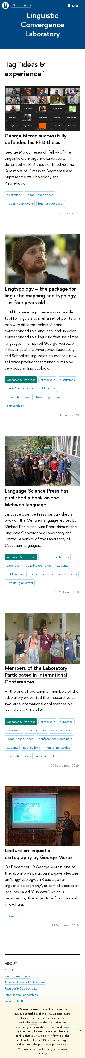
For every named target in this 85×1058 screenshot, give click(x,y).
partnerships (15, 405)
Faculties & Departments (21, 989)
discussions (14, 195)
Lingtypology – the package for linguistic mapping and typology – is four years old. (40, 295)
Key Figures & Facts (17, 976)
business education (51, 203)
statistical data (60, 730)
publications (47, 388)
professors (47, 380)
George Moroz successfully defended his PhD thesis (36, 139)
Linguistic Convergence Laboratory (42, 24)
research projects (19, 397)
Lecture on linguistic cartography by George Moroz (39, 854)
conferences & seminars (55, 738)
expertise (13, 565)
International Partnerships (21, 995)
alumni (44, 557)
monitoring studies (57, 747)
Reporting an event (20, 203)
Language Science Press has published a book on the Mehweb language (36, 497)
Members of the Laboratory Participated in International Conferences (36, 674)
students (62, 565)
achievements (67, 574)
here (33, 1022)
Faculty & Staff (14, 1001)
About (11, 963)
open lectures (36, 730)
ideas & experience (40, 195)
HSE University (21, 5)
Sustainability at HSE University (25, 982)
